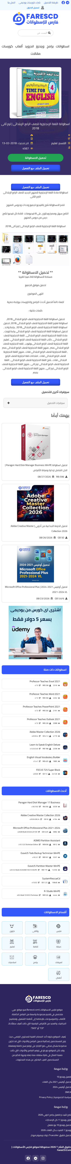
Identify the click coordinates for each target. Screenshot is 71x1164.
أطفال (59, 978)
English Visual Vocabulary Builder (43, 757)
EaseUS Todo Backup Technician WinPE (40, 853)
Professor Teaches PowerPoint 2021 (41, 706)
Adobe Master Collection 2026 (45, 732)
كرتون (12, 931)
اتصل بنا (11, 2)
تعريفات (58, 962)
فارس (58, 931)
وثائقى (35, 931)
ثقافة (35, 947)
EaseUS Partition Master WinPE (44, 866)
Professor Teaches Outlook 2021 (43, 719)
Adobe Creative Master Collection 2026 (40, 815)
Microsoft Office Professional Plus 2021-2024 (36, 828)
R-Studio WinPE (52, 891)
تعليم (12, 947)
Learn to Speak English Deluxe (45, 744)
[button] (62, 46)
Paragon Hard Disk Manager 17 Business (39, 802)
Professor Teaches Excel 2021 (45, 681)
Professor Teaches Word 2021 (44, 694)
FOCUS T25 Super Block (48, 770)
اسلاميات (12, 962)
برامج (35, 962)
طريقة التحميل (51, 2)
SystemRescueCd (51, 878)
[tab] (35, 403)
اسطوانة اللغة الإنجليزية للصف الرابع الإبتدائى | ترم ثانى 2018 (35, 126)
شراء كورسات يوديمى (29, 2)
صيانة (58, 947)
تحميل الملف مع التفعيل (35, 168)
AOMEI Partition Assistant (47, 840)
